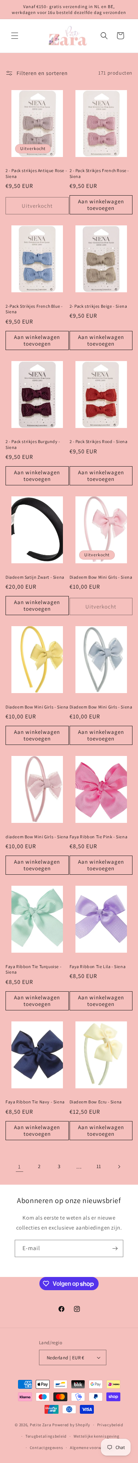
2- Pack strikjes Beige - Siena (98, 306)
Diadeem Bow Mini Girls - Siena (101, 577)
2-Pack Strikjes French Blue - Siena (34, 309)
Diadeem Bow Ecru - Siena (96, 1102)
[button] (15, 36)
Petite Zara (41, 1424)
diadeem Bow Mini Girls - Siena (37, 836)
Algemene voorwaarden (92, 1447)
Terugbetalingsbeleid (46, 1436)
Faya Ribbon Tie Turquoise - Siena (33, 969)
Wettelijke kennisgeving (97, 1436)
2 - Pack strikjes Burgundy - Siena (33, 444)
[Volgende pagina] (119, 1167)
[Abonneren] (115, 1248)
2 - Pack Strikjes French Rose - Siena (100, 173)
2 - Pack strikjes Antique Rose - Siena (36, 173)
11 (98, 1166)
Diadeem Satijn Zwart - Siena (35, 577)
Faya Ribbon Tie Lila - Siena (98, 966)
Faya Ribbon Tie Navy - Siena (35, 1102)
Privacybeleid (110, 1424)
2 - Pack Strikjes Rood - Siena (99, 441)
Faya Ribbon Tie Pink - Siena (99, 836)
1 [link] (19, 1166)
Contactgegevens (46, 1447)
